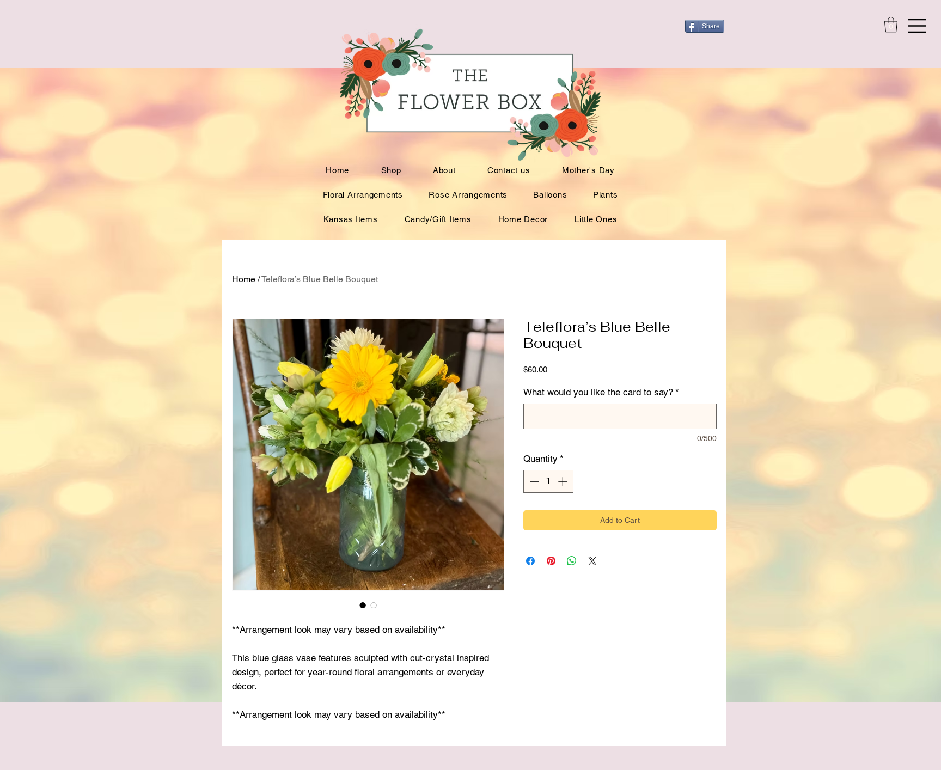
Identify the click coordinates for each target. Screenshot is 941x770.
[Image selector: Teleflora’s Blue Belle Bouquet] (362, 605)
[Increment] (563, 481)
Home (243, 279)
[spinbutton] (548, 481)
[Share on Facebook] (530, 560)
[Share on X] (592, 560)
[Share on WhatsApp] (571, 560)
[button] (917, 26)
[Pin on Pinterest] (551, 560)
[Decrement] (533, 481)
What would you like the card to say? (601, 392)
